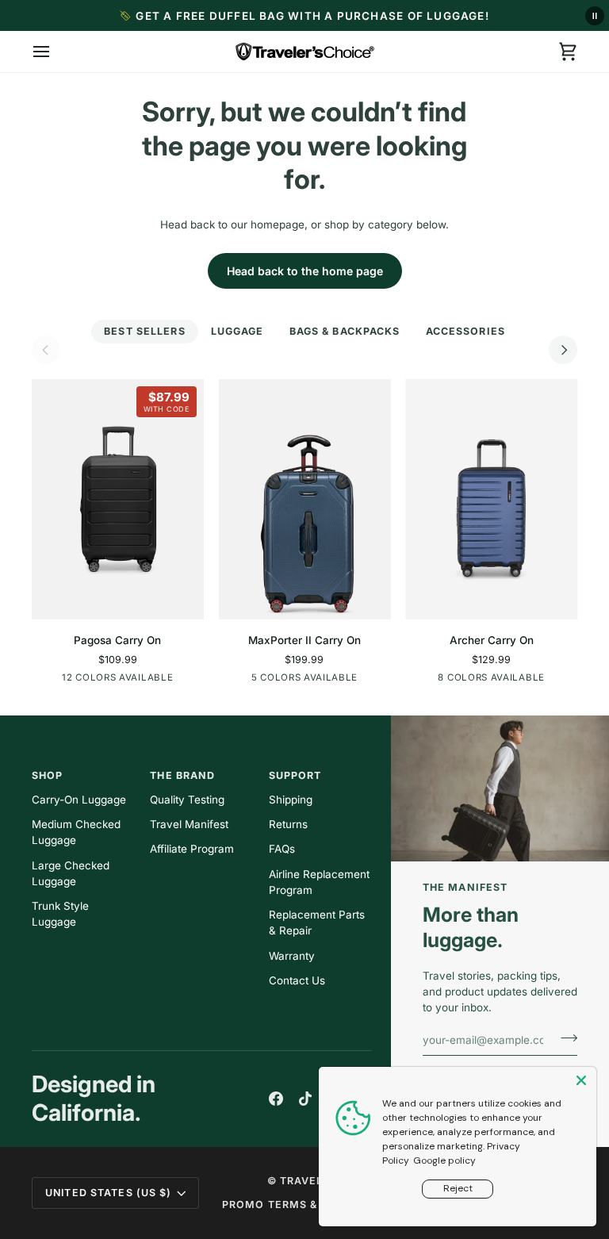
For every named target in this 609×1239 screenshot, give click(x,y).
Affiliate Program (192, 848)
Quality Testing (187, 799)
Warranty (292, 955)
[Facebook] (276, 1098)
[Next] (563, 350)
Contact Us (297, 980)
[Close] (582, 1080)
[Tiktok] (305, 1098)
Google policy (444, 1160)
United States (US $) (108, 1193)
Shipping (290, 799)
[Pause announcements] (594, 15)
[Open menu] (55, 51)
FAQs (282, 848)
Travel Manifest (189, 824)
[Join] (564, 1037)
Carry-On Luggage (79, 799)
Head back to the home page (305, 271)
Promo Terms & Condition (303, 1204)
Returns (288, 824)
